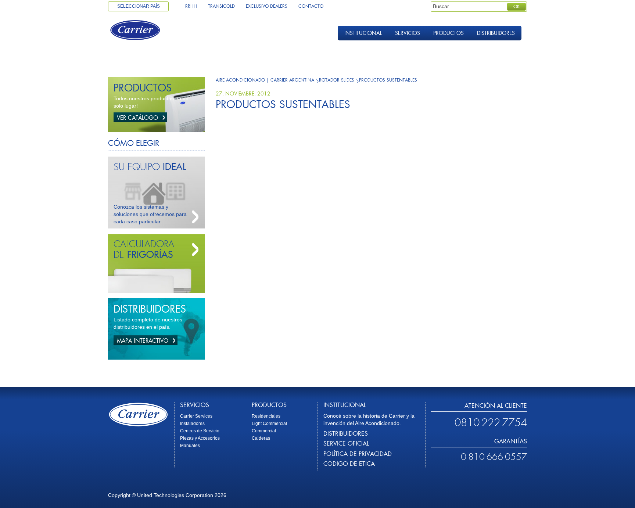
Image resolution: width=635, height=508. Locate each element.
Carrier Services (196, 416)
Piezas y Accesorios (200, 438)
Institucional (363, 33)
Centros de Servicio (199, 430)
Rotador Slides (336, 80)
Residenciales (266, 416)
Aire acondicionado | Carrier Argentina (265, 80)
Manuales (190, 445)
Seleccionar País (138, 6)
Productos (448, 33)
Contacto (310, 6)
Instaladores (192, 423)
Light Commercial (269, 423)
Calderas (261, 438)
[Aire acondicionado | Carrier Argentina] (142, 31)
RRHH (191, 6)
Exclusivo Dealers (266, 6)
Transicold (221, 6)
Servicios (407, 33)
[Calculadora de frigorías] (193, 250)
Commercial (264, 430)
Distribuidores (496, 33)
